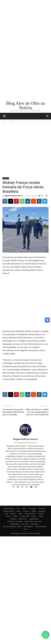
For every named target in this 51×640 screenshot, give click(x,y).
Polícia (8, 516)
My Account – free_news (33, 521)
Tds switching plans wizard (12, 526)
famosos (26, 511)
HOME (33, 511)
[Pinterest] (16, 201)
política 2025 (24, 516)
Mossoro (13, 514)
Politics (33, 516)
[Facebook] (4, 201)
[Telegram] (44, 201)
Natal (20, 514)
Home (4, 122)
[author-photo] (25, 436)
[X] (10, 201)
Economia (42, 508)
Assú (18, 508)
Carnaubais (33, 508)
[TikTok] (23, 487)
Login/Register (34, 519)
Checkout (13, 519)
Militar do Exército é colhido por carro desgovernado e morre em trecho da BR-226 (37, 412)
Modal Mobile (28, 526)
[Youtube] (32, 487)
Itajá (6, 514)
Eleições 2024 (8, 511)
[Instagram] (19, 487)
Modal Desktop (41, 526)
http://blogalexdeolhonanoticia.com (25, 442)
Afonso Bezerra (8, 508)
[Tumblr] (39, 201)
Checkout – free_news (15, 521)
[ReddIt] (33, 201)
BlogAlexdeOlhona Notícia (14, 196)
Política (15, 516)
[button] (47, 116)
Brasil (24, 508)
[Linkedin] (27, 201)
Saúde (41, 516)
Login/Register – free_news (19, 524)
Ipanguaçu (41, 511)
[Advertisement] (25, 25)
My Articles (35, 524)
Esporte (18, 511)
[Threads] (37, 487)
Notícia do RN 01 (30, 514)
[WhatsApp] (22, 201)
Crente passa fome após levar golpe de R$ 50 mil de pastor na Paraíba (13, 412)
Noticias (12, 122)
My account (23, 519)
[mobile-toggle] (4, 116)
